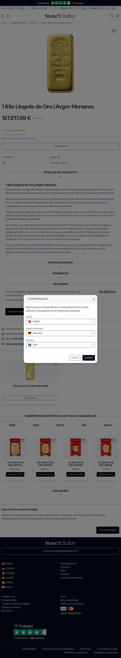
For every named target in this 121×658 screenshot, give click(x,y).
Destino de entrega (34, 328)
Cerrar (74, 357)
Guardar (88, 357)
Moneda (29, 340)
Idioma (29, 317)
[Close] (93, 299)
